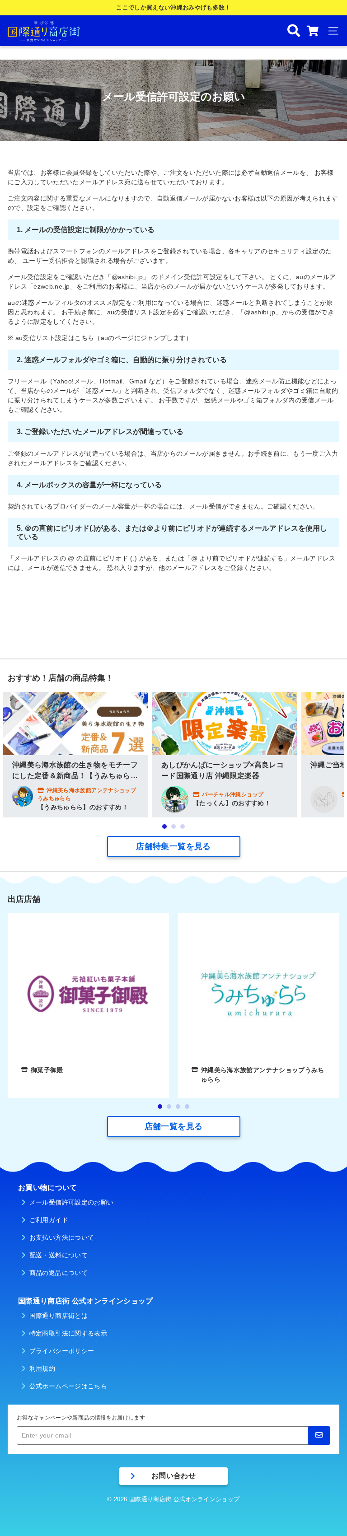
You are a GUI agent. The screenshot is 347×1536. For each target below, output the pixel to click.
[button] (164, 826)
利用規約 (42, 1368)
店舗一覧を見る (173, 1126)
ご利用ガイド (48, 1219)
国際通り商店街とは (58, 1315)
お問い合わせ (173, 1476)
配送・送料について (58, 1255)
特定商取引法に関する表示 (68, 1333)
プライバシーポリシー (61, 1350)
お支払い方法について (61, 1237)
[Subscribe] (319, 1435)
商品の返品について (58, 1272)
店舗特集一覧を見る (173, 846)
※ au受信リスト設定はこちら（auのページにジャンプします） (100, 337)
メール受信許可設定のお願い (71, 1202)
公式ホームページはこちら (68, 1386)
